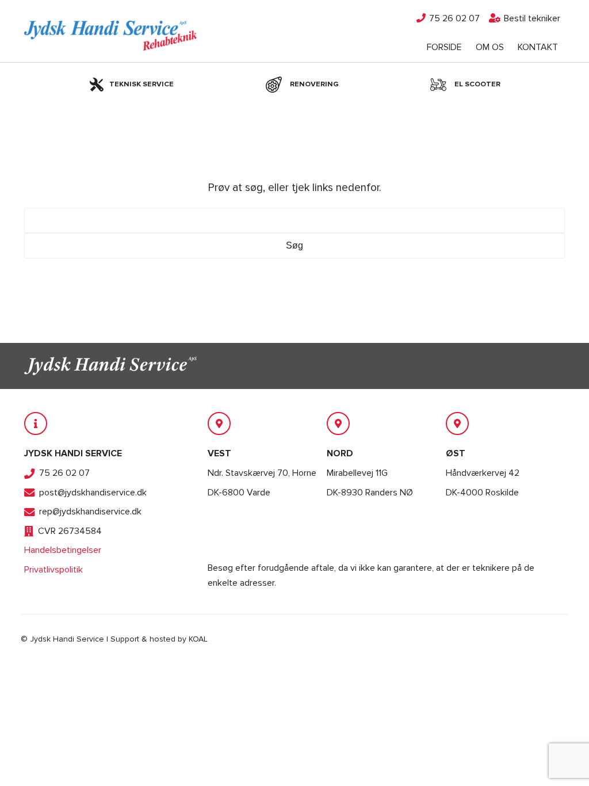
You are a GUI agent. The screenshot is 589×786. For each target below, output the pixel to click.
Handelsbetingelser (62, 550)
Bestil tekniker (531, 18)
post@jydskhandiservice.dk (93, 492)
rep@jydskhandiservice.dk (90, 511)
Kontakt (538, 47)
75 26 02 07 (453, 18)
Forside (444, 47)
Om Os (490, 47)
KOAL (198, 639)
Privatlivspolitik (53, 569)
